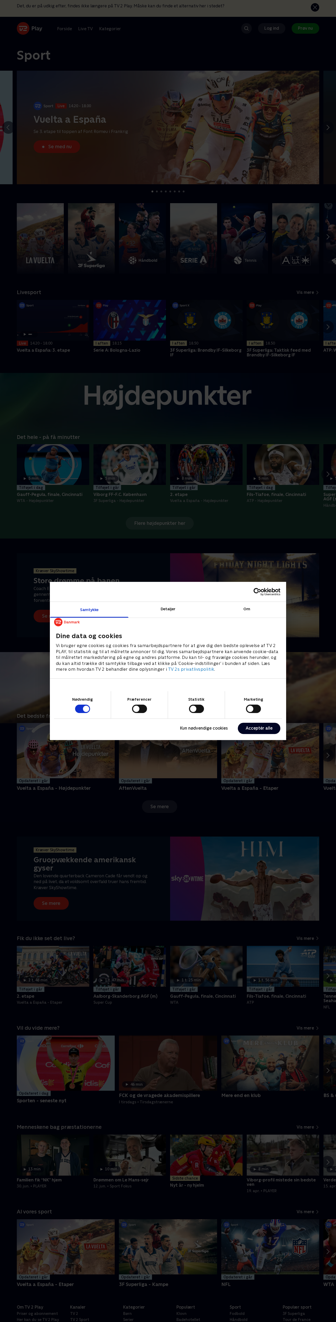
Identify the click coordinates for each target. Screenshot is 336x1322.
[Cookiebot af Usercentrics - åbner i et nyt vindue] (257, 592)
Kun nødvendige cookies (204, 728)
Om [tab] (246, 609)
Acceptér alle (259, 728)
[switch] (139, 709)
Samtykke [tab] (89, 609)
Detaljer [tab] (168, 609)
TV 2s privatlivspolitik (191, 669)
